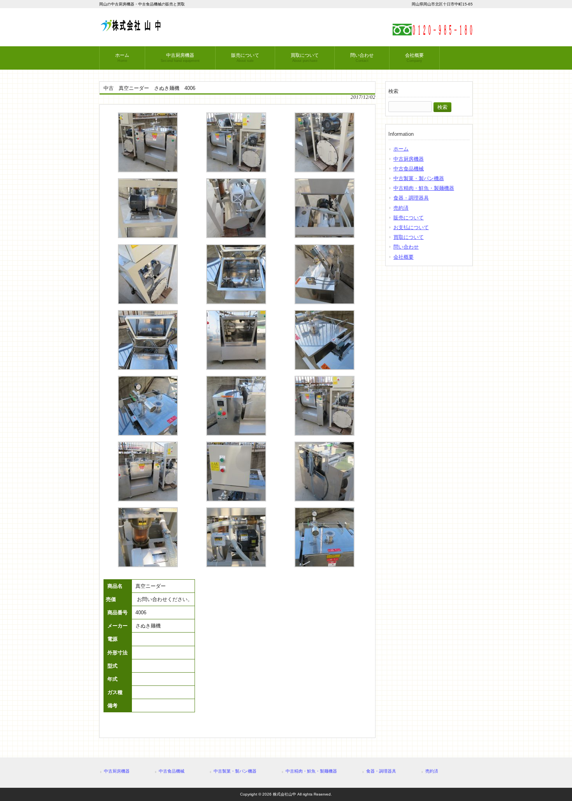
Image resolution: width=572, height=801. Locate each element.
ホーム (401, 149)
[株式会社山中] (130, 28)
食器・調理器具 (411, 198)
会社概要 (403, 257)
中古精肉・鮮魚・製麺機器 (423, 188)
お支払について (411, 227)
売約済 (401, 208)
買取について (408, 237)
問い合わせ (406, 247)
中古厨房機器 (408, 159)
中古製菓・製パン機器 (418, 178)
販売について (408, 218)
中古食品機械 (408, 169)
